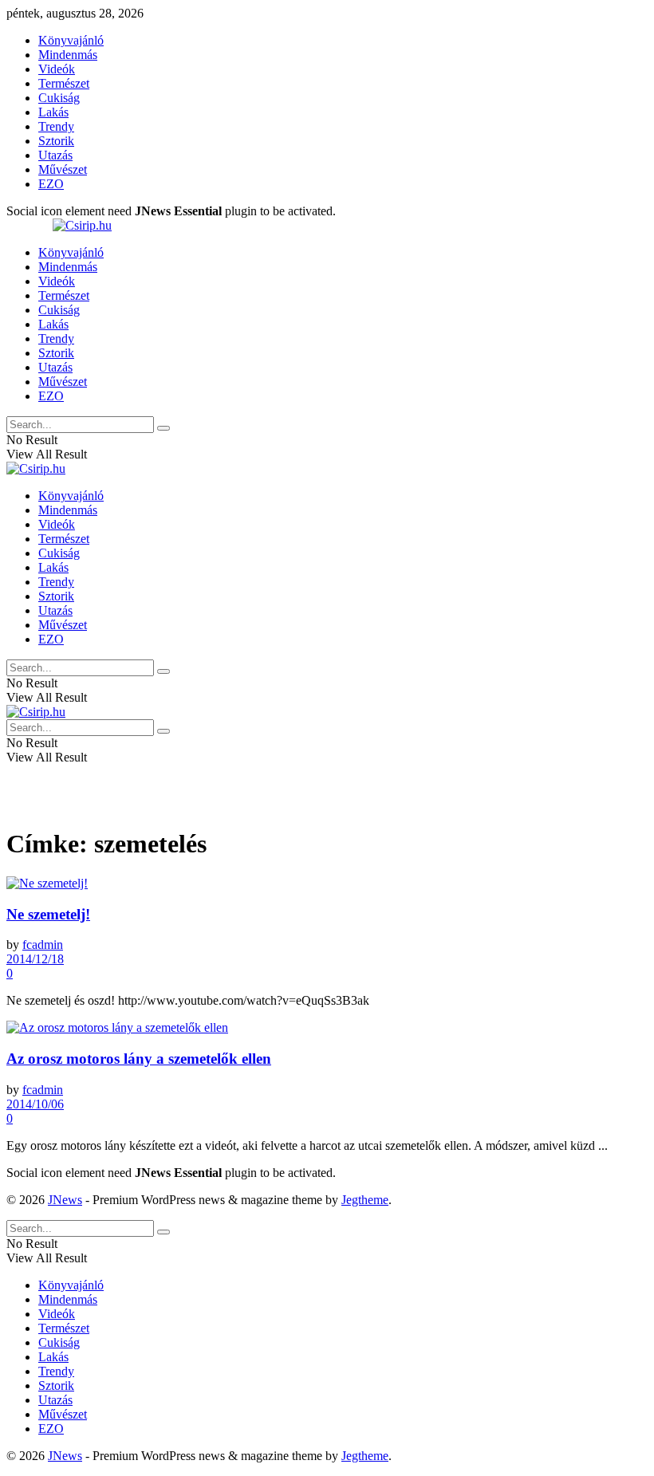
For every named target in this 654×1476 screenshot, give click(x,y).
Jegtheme (364, 1199)
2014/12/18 (35, 959)
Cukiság (59, 97)
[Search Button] (163, 428)
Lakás (53, 112)
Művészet (62, 169)
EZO (51, 184)
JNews (65, 1199)
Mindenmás (67, 54)
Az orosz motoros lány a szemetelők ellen (138, 1058)
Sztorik (56, 141)
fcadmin (42, 944)
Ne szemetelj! (48, 914)
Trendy (56, 126)
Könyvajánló (71, 40)
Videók (56, 69)
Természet (63, 83)
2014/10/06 (35, 1104)
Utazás (55, 155)
